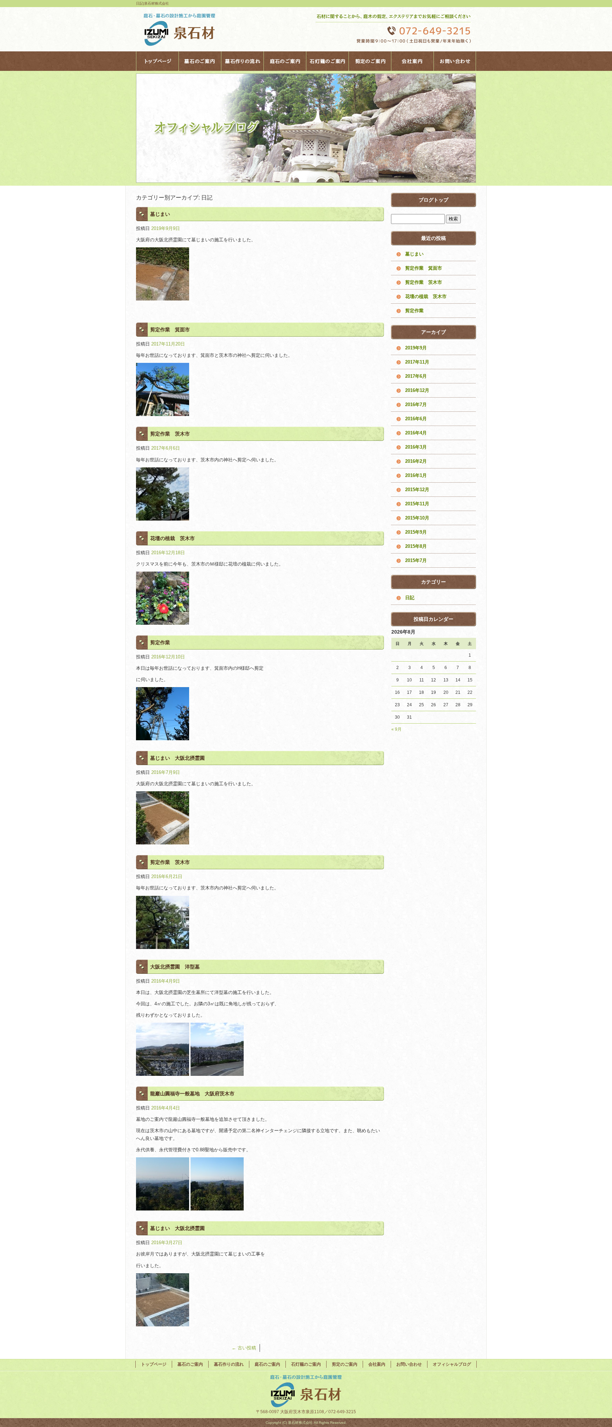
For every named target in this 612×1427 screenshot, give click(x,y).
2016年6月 (416, 418)
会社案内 (412, 61)
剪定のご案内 (369, 61)
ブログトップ (433, 200)
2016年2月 (416, 461)
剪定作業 (160, 642)
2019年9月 (416, 347)
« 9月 (396, 729)
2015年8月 (416, 546)
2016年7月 (416, 404)
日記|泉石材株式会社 (152, 3)
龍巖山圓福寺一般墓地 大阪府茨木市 (192, 1093)
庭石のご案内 (285, 61)
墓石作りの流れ (242, 61)
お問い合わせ (455, 61)
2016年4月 (416, 433)
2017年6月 (416, 376)
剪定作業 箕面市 (170, 329)
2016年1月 (416, 475)
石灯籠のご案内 (327, 61)
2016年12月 (417, 390)
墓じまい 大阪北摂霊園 (177, 758)
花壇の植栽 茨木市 (172, 538)
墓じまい (160, 214)
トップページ (157, 61)
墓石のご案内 (199, 61)
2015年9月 (416, 532)
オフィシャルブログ (452, 1364)
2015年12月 (417, 489)
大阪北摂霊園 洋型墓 (175, 967)
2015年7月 (416, 560)
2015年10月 (417, 518)
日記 (409, 597)
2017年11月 (417, 362)
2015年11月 (417, 503)
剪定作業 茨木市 (170, 434)
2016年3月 (416, 447)
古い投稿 (244, 1347)
